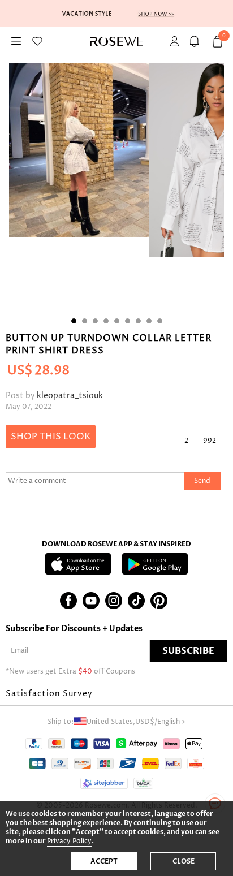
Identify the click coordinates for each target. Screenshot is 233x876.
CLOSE (183, 861)
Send (202, 481)
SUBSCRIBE (188, 651)
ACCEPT (104, 861)
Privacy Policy (69, 841)
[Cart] (196, 42)
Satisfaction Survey (49, 693)
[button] (116, 694)
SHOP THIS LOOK (50, 436)
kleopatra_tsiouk (70, 395)
